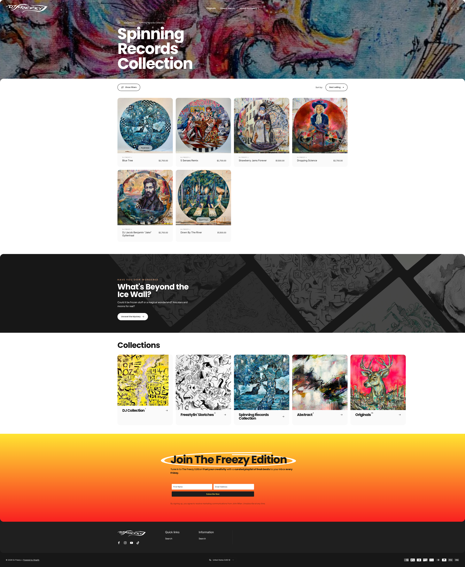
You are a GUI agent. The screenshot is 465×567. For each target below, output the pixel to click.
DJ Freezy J (127, 157)
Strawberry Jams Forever (253, 160)
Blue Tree (127, 160)
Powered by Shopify (31, 560)
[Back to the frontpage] (118, 22)
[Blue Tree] (145, 125)
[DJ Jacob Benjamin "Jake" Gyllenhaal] (145, 197)
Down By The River (191, 232)
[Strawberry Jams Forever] (261, 125)
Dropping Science (307, 160)
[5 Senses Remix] (203, 125)
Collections (129, 22)
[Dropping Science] (320, 125)
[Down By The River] (203, 197)
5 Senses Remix (189, 160)
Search (168, 538)
